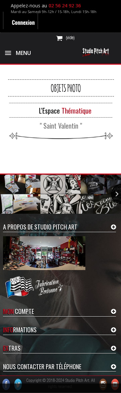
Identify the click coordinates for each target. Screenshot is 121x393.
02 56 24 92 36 (64, 5)
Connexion (22, 22)
